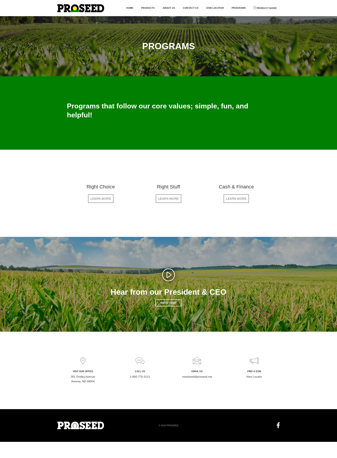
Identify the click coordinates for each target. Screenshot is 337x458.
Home (129, 8)
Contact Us (191, 8)
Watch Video (168, 303)
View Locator (254, 376)
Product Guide (266, 8)
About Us (169, 8)
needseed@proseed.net (197, 376)
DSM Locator (215, 8)
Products (148, 8)
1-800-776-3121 (140, 376)
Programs (239, 8)
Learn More (100, 198)
